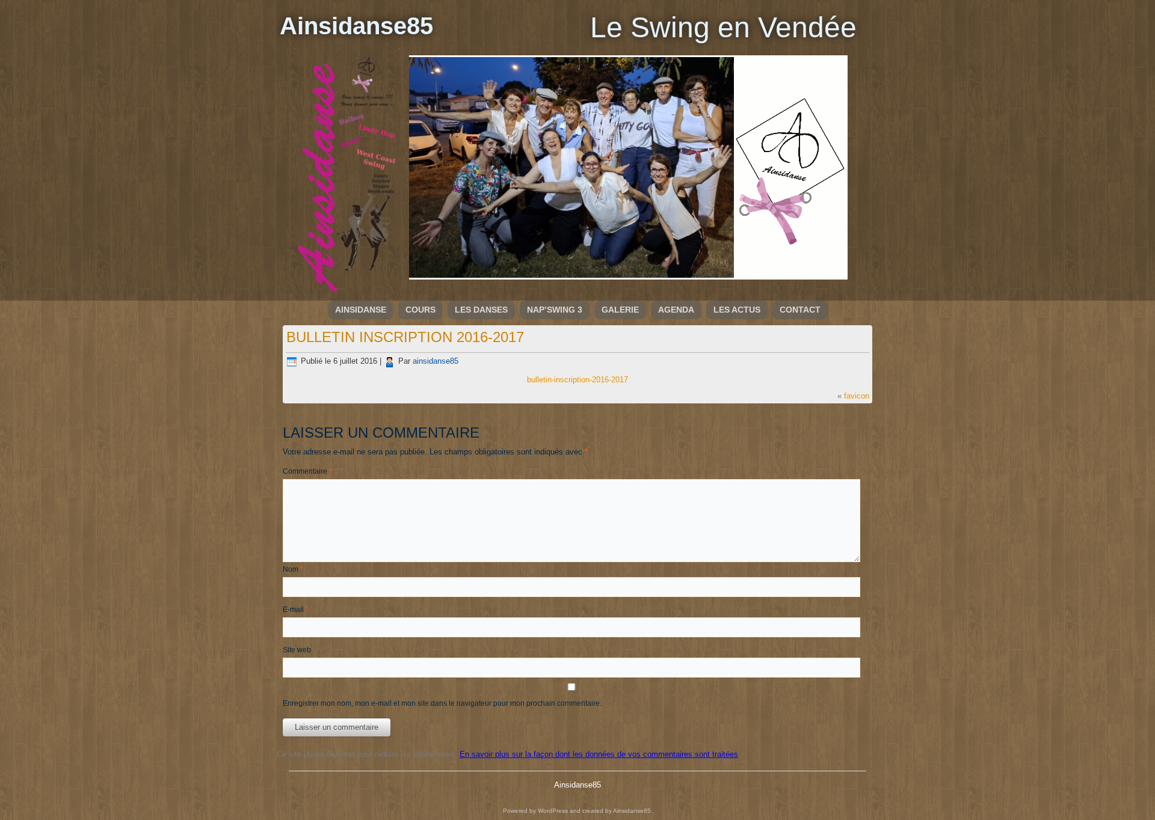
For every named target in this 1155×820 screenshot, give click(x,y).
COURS (420, 309)
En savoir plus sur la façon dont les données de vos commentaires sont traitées (599, 754)
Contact (800, 309)
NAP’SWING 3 (554, 309)
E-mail (296, 609)
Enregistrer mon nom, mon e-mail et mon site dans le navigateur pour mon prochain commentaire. (442, 703)
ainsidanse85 (435, 361)
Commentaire (307, 471)
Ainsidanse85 (356, 26)
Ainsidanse (360, 309)
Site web (297, 650)
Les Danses (481, 309)
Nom (293, 569)
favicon (856, 395)
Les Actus (736, 309)
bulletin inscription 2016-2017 (405, 337)
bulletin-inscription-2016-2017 (577, 379)
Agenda (676, 309)
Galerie (620, 309)
